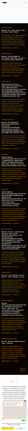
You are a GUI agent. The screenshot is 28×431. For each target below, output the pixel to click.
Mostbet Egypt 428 (6, 81)
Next (22, 369)
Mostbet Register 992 (7, 27)
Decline (20, 428)
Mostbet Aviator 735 (7, 229)
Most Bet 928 (5, 154)
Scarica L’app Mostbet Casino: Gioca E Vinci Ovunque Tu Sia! (13, 276)
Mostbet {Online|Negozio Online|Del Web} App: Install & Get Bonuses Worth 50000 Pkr (13, 58)
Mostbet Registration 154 (8, 119)
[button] (25, 401)
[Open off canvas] (25, 2)
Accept (7, 428)
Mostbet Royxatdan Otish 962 (9, 338)
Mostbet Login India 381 (7, 300)
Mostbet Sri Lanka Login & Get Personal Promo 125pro (13, 31)
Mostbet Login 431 (6, 272)
